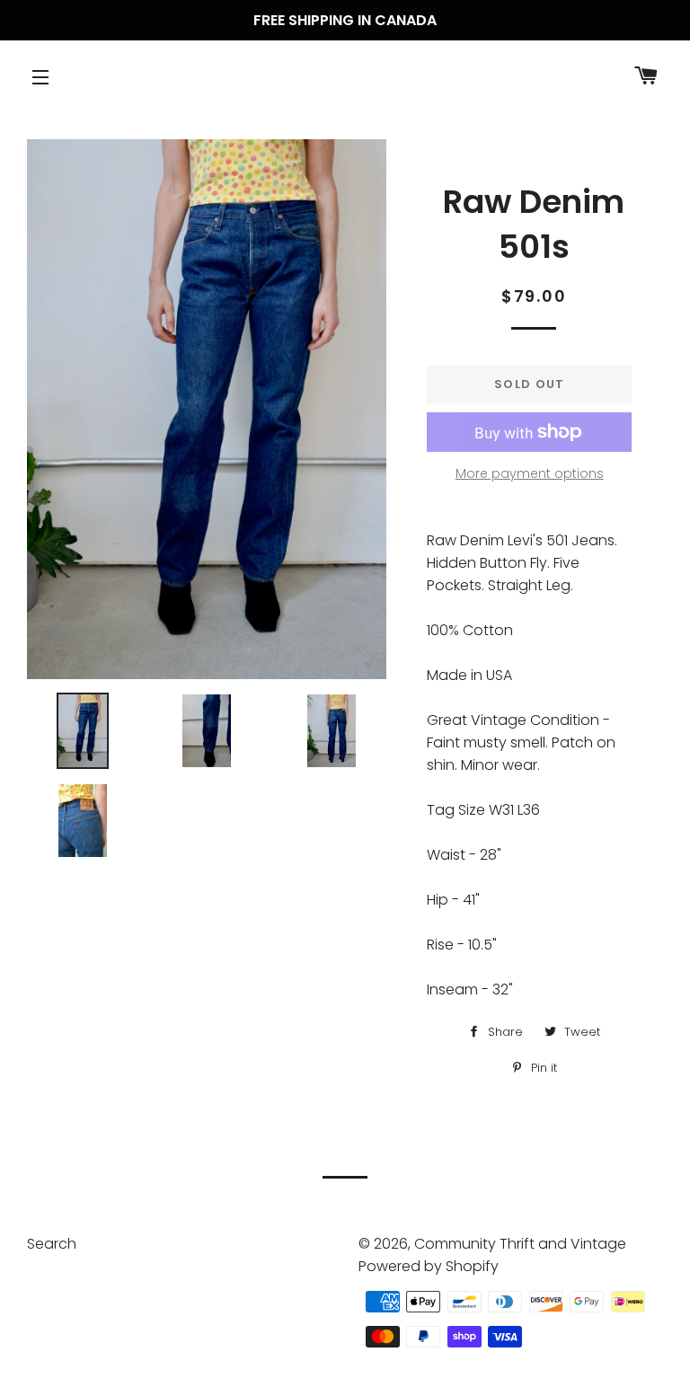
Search (51, 1243)
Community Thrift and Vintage (520, 1243)
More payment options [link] (530, 473)
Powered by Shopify (428, 1266)
